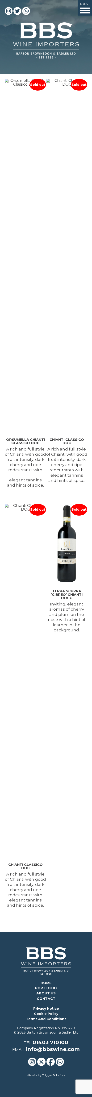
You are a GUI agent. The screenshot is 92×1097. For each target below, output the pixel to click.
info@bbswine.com (53, 1049)
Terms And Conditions (46, 1019)
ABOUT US (46, 993)
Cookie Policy (46, 1014)
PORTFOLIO (46, 988)
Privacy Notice (46, 1008)
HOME (46, 983)
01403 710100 (50, 1042)
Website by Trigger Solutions (46, 1075)
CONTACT (46, 999)
